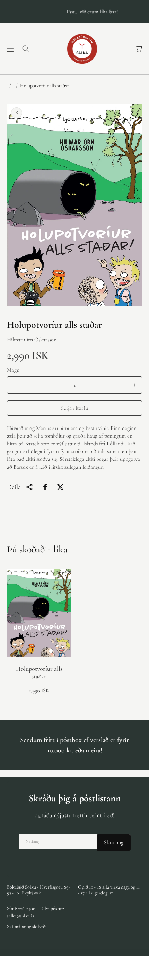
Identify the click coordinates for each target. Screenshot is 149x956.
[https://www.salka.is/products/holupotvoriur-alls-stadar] (45, 487)
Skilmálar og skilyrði (27, 926)
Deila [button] (14, 487)
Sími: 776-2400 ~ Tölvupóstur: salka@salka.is (35, 912)
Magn (13, 370)
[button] (10, 48)
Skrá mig (113, 842)
